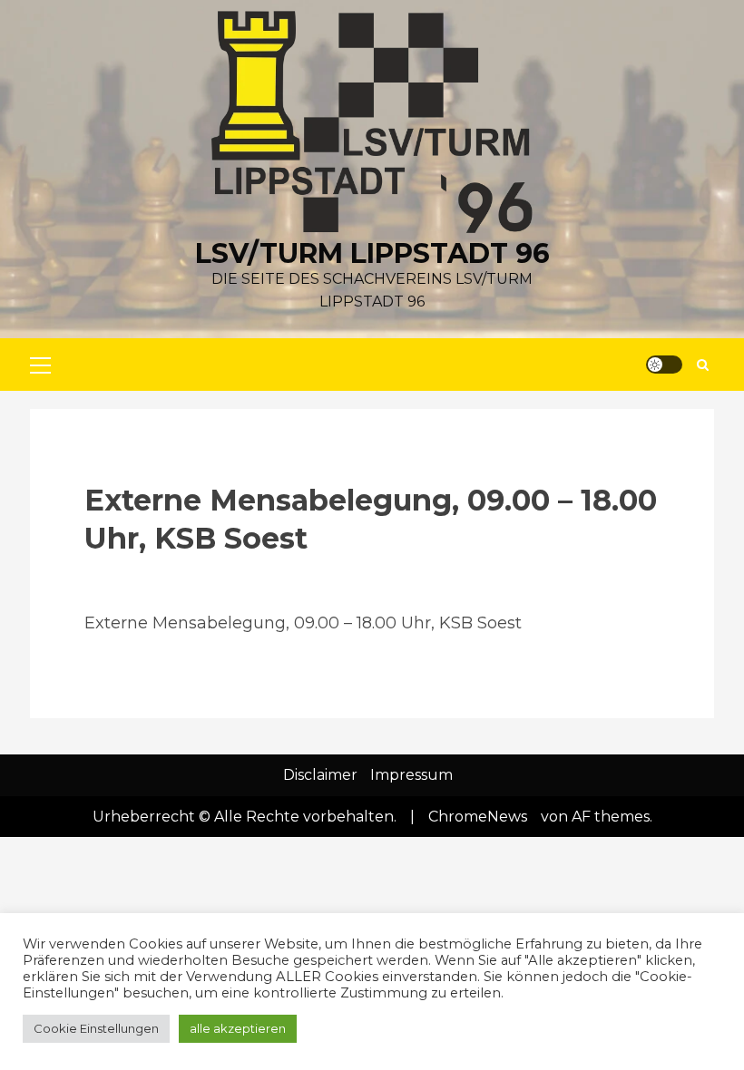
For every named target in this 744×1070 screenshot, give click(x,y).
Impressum (411, 774)
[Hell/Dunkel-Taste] (664, 364)
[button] (40, 364)
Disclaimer (320, 774)
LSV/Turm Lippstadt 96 (372, 253)
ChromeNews (477, 816)
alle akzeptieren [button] (238, 1028)
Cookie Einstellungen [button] (96, 1028)
